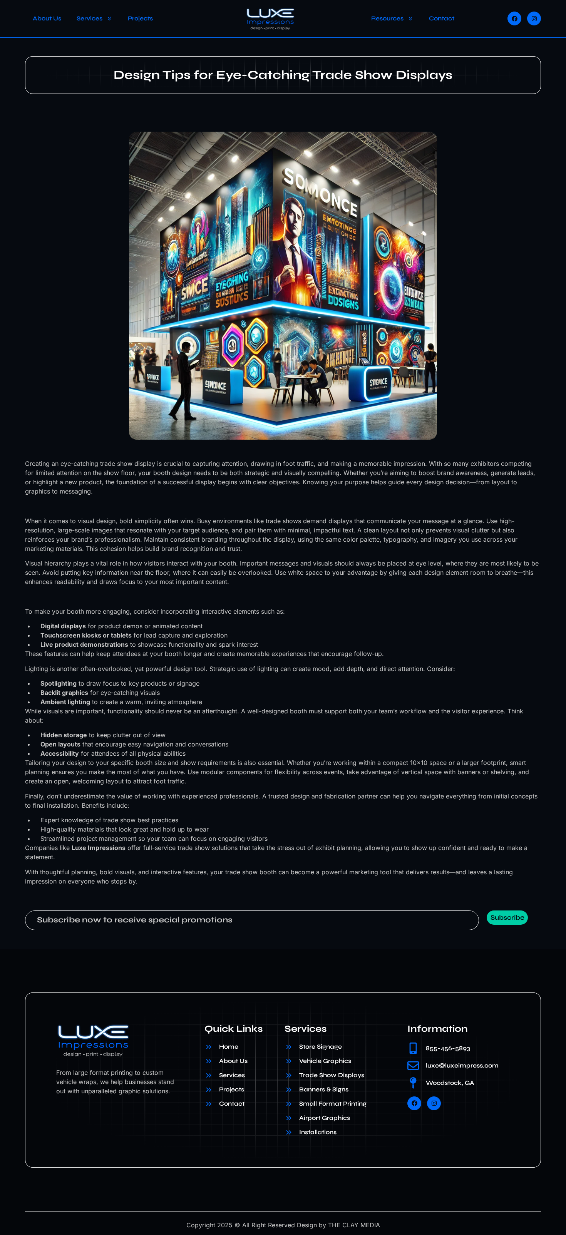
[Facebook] (514, 18)
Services (89, 18)
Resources (387, 18)
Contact (441, 18)
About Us (47, 18)
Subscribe (507, 918)
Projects (140, 18)
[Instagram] (534, 18)
